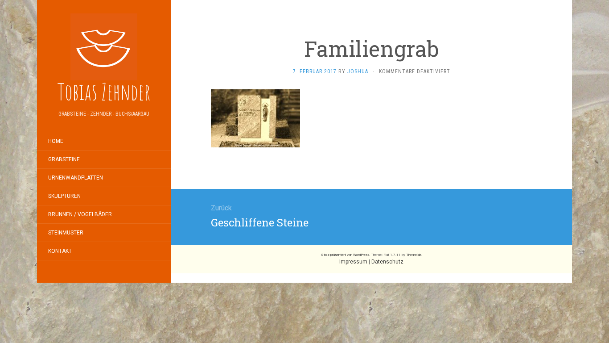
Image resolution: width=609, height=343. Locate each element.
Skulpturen (64, 196)
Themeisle (413, 255)
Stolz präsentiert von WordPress (345, 255)
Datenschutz (387, 262)
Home (55, 141)
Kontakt (60, 251)
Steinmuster (65, 233)
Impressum (353, 262)
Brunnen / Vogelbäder (80, 214)
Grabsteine (64, 159)
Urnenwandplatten (75, 178)
